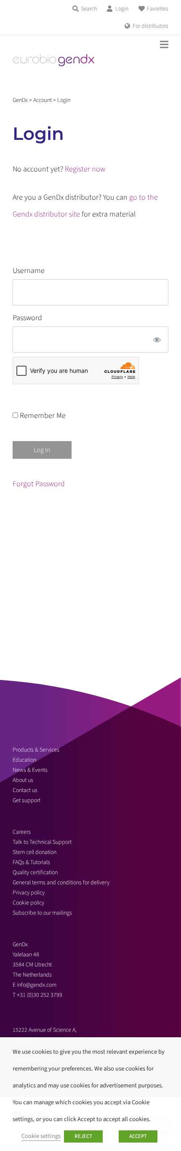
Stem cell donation (34, 852)
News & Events (30, 770)
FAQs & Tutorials (31, 862)
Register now (85, 169)
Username (29, 270)
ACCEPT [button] (138, 1136)
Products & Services (36, 750)
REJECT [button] (83, 1136)
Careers (22, 832)
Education (24, 760)
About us (23, 780)
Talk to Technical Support (42, 842)
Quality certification (35, 872)
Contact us (25, 790)
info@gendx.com (36, 985)
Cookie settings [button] (41, 1136)
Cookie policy (28, 903)
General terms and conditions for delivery (61, 882)
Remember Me (42, 415)
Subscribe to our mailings (42, 913)
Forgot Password (39, 484)
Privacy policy (29, 893)
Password (27, 318)
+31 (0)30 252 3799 (40, 995)
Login (121, 9)
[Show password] (157, 340)
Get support (26, 800)
